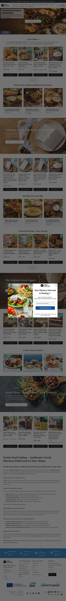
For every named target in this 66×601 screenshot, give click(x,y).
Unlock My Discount (45, 308)
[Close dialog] (56, 285)
